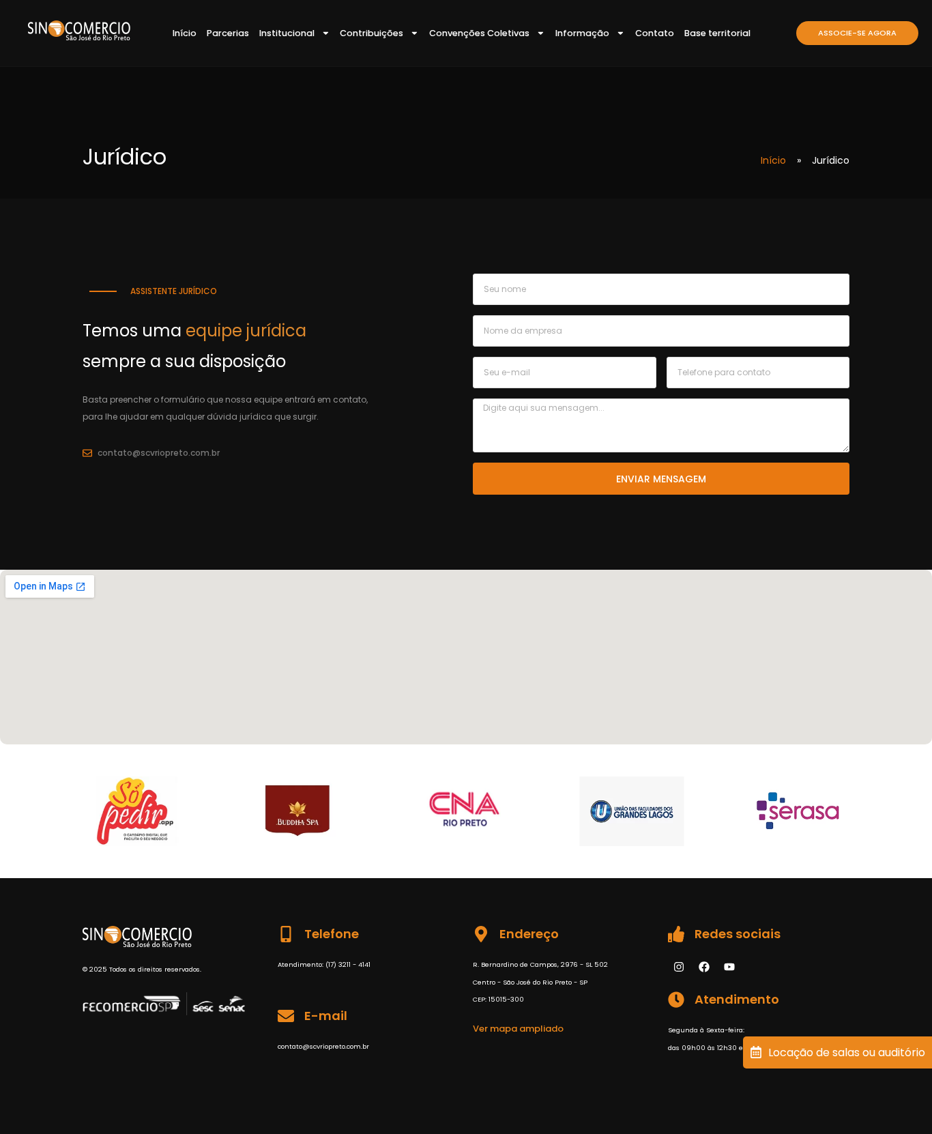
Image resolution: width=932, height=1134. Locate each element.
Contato (654, 33)
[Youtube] (729, 967)
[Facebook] (704, 967)
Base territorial (717, 33)
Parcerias (228, 33)
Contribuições (371, 33)
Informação (582, 33)
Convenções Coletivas (479, 33)
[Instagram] (679, 967)
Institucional (287, 33)
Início (184, 33)
